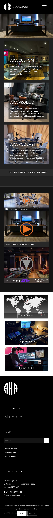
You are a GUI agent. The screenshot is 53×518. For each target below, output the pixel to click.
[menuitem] (44, 7)
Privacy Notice (10, 449)
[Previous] (2, 23)
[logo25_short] (22, 7)
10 (31, 35)
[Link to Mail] (20, 416)
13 (37, 35)
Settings (32, 513)
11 (33, 35)
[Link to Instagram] (17, 416)
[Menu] (43, 7)
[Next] (51, 23)
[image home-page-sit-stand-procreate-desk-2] (26, 229)
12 (35, 35)
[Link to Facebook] (9, 416)
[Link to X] (6, 416)
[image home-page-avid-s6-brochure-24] (26, 265)
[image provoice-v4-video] (26, 202)
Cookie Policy (10, 457)
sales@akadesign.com (15, 495)
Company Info (10, 453)
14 (39, 35)
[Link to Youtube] (13, 416)
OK (21, 513)
